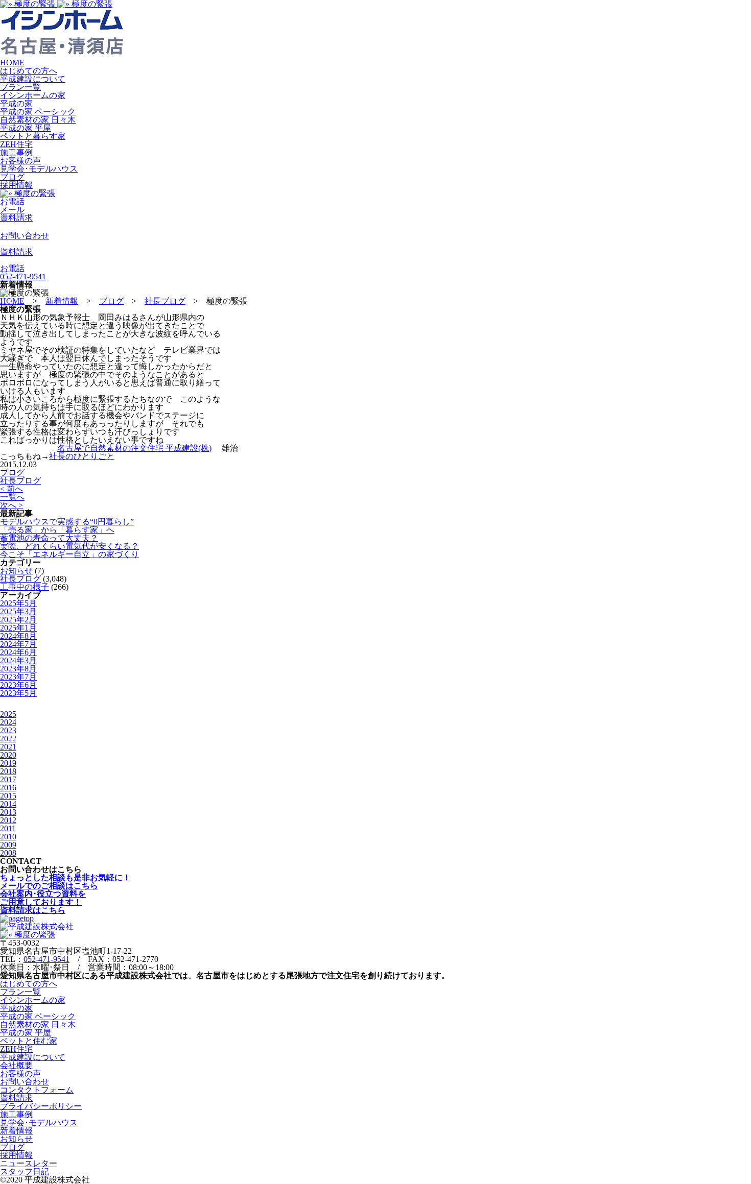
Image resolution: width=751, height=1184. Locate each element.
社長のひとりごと (81, 456)
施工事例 (16, 152)
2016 (8, 787)
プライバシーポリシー (41, 1106)
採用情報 (16, 185)
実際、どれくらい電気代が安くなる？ (69, 546)
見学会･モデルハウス (39, 168)
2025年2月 (18, 619)
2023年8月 (18, 668)
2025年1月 (18, 627)
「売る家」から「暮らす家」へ (57, 529)
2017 (8, 779)
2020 (8, 755)
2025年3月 (18, 611)
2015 (8, 795)
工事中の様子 (24, 587)
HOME (12, 62)
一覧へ (12, 497)
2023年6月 (18, 685)
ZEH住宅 (16, 144)
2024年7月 (18, 644)
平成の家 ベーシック (38, 111)
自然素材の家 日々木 (38, 119)
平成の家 (16, 103)
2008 (8, 853)
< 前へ (11, 489)
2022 (8, 738)
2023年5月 (18, 693)
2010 (8, 836)
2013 (8, 812)
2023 (8, 730)
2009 (8, 844)
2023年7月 (18, 676)
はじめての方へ (28, 70)
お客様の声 (20, 160)
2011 (8, 828)
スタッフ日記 (24, 1171)
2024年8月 (18, 636)
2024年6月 (18, 652)
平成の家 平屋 (25, 128)
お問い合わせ (24, 1081)
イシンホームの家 (32, 95)
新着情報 (16, 1130)
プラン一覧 (20, 87)
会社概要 (16, 1065)
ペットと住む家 (28, 1040)
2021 (8, 746)
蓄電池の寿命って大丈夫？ (49, 538)
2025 (8, 714)
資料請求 (16, 1098)
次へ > (11, 505)
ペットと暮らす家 (32, 136)
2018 (8, 771)
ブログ (12, 177)
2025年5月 (18, 603)
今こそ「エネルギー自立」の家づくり (69, 554)
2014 (8, 804)
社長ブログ (20, 480)
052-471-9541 (46, 959)
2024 (8, 722)
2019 (8, 763)
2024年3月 (18, 660)
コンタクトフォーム (37, 1089)
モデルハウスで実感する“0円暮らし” (67, 521)
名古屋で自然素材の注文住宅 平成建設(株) (134, 448)
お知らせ (16, 570)
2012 (8, 820)
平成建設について (32, 79)
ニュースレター (28, 1163)
